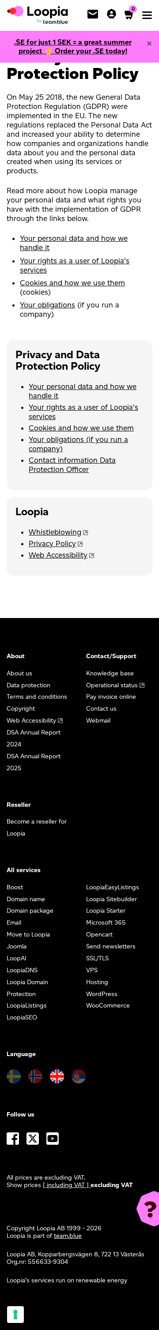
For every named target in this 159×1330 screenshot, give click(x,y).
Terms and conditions (37, 697)
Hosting (97, 982)
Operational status (112, 685)
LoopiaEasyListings (112, 887)
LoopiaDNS (22, 970)
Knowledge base (110, 673)
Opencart (99, 934)
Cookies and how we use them (72, 282)
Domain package (30, 910)
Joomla (16, 946)
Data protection (28, 685)
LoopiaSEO (22, 1017)
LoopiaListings (27, 1005)
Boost (15, 887)
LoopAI (16, 958)
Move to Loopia (28, 934)
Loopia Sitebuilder (111, 899)
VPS (92, 970)
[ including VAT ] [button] (67, 1185)
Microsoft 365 (106, 922)
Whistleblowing (55, 532)
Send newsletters (111, 946)
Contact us (101, 708)
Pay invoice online (111, 697)
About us (19, 673)
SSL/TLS (97, 958)
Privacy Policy (52, 543)
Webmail (98, 720)
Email (14, 922)
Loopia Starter (105, 910)
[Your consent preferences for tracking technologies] (15, 1314)
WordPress (101, 994)
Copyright (21, 708)
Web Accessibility (58, 555)
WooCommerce (108, 1005)
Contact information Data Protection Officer (72, 465)
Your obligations (47, 304)
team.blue (68, 1236)
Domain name (26, 899)
